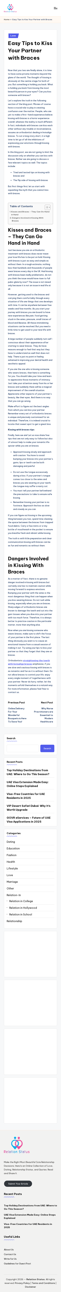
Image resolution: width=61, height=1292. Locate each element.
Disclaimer (30, 1286)
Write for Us (10, 1258)
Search (11, 738)
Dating (11, 841)
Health (11, 861)
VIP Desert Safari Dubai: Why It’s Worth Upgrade (28, 807)
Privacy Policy (22, 1283)
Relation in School (20, 914)
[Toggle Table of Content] (46, 207)
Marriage (12, 881)
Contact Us (10, 1254)
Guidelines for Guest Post (17, 1263)
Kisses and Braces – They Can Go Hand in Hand (30, 213)
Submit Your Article (18, 1183)
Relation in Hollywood (23, 907)
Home (6, 19)
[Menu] (55, 8)
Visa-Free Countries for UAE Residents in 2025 (26, 795)
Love (13, 35)
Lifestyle (12, 868)
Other (10, 888)
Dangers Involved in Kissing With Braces (27, 219)
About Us (9, 1249)
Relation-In (14, 895)
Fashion (11, 855)
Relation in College (21, 901)
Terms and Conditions (43, 1283)
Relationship (14, 921)
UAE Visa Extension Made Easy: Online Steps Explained (28, 784)
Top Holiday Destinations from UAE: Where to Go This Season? (28, 772)
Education (13, 848)
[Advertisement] (30, 954)
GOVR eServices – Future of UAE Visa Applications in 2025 (29, 819)
